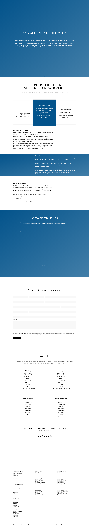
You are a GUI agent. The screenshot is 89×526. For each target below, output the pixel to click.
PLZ (13, 309)
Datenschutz (17, 331)
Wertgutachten (59, 473)
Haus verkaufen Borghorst (61, 471)
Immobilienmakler (60, 496)
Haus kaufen (59, 495)
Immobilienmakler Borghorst (61, 485)
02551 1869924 (61, 380)
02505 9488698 (61, 408)
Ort (29, 309)
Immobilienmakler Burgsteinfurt (62, 474)
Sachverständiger (38, 490)
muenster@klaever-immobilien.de (28, 416)
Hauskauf (36, 492)
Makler (36, 473)
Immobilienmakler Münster (61, 480)
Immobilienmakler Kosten (61, 497)
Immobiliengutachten (60, 481)
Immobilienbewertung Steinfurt (62, 493)
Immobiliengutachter (60, 477)
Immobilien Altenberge (38, 479)
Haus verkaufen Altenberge (61, 484)
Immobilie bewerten (38, 471)
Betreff (14, 314)
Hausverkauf (37, 481)
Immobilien (37, 489)
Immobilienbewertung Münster (40, 494)
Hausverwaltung (38, 485)
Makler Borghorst (60, 492)
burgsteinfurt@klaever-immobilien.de (61, 388)
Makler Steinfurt (37, 497)
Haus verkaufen (37, 493)
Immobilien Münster (60, 488)
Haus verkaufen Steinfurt (61, 489)
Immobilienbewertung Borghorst (62, 483)
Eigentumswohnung (38, 478)
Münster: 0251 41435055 (84, 0)
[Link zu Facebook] (85, 4)
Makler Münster (37, 488)
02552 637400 (28, 380)
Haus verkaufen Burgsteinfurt (40, 482)
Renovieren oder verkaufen (61, 478)
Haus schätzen (37, 472)
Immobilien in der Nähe (39, 495)
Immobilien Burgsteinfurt (61, 472)
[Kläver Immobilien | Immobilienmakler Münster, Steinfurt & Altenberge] (9, 4)
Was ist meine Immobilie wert (39, 496)
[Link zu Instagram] (86, 4)
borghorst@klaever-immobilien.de (28, 388)
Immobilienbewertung (38, 491)
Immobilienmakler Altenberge (62, 490)
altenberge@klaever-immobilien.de (61, 416)
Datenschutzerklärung (22, 333)
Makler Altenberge (38, 484)
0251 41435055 (28, 408)
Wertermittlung (37, 477)
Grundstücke (37, 474)
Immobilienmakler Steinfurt (61, 479)
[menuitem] (65, 4)
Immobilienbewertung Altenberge (62, 491)
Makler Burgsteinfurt (60, 494)
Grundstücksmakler (38, 483)
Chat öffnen (28, 384)
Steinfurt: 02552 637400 (76, 0)
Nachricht (15, 319)
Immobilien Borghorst (60, 482)
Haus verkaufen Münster (39, 480)
